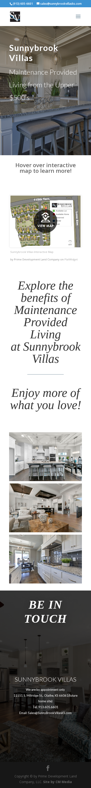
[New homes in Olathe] (45, 480)
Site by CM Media (57, 782)
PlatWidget (71, 259)
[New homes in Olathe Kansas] (45, 582)
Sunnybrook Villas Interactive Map (31, 252)
